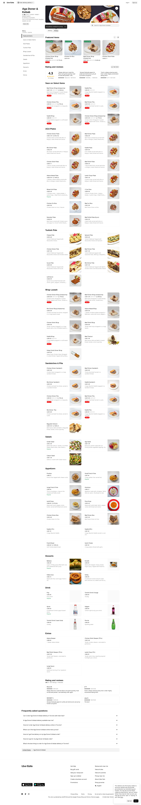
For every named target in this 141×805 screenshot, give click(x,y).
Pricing (90, 794)
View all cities (99, 769)
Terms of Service (91, 797)
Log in (127, 2)
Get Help (73, 766)
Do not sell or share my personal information (107, 794)
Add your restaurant (76, 773)
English (99, 786)
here (121, 797)
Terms (83, 794)
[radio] (50, 31)
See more (115, 67)
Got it (135, 801)
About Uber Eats (100, 779)
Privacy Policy (74, 794)
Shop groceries (99, 782)
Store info (25, 24)
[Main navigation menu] (4, 3)
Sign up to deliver (75, 776)
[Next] (118, 37)
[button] (70, 715)
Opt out (129, 801)
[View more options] (116, 8)
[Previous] (114, 37)
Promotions (74, 782)
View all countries (100, 773)
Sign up (135, 2)
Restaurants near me (101, 766)
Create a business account (78, 779)
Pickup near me (100, 776)
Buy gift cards (74, 769)
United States (27, 750)
